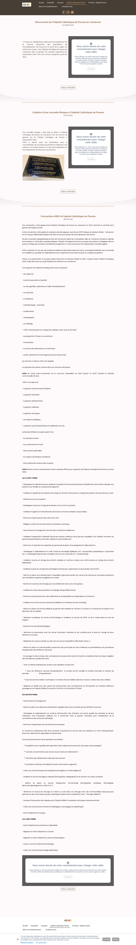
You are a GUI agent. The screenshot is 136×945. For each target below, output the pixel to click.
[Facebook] (63, 12)
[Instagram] (68, 12)
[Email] (72, 12)
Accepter (91, 69)
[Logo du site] (26, 4)
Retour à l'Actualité (68, 88)
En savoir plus (41, 942)
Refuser (115, 939)
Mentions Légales (27, 942)
